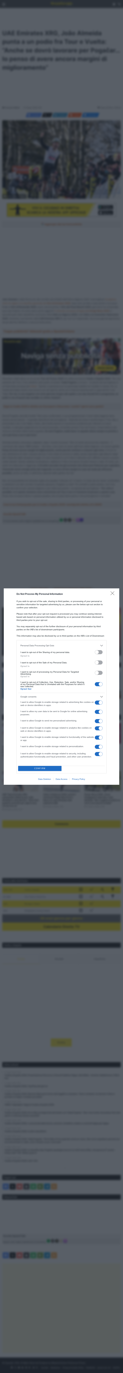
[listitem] (61, 645)
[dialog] (61, 686)
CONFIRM (39, 768)
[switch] (99, 652)
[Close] (113, 594)
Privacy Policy (78, 779)
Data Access (61, 779)
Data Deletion (44, 779)
